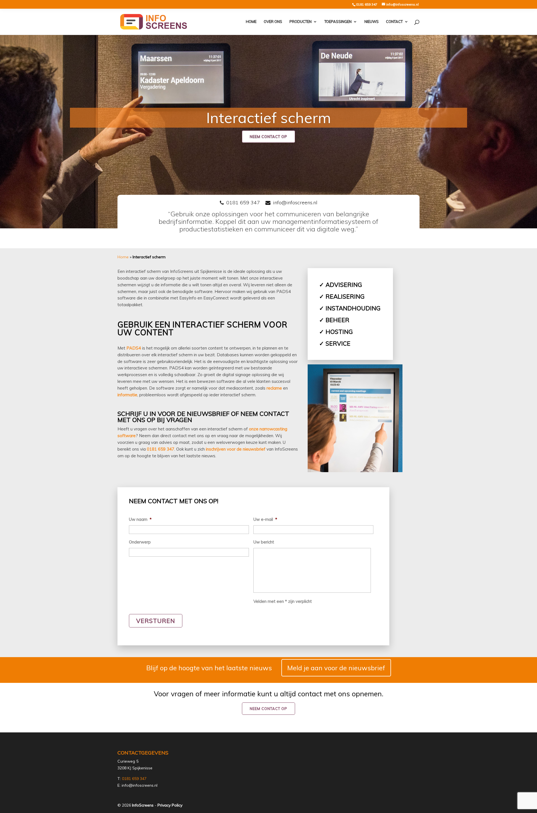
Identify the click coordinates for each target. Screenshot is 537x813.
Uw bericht (263, 542)
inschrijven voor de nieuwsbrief (235, 449)
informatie (127, 394)
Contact (394, 22)
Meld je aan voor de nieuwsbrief (336, 668)
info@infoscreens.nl (295, 202)
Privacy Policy (169, 805)
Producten (300, 22)
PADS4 (133, 348)
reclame (274, 388)
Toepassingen (338, 22)
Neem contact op (268, 136)
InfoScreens (143, 805)
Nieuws (371, 22)
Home (251, 22)
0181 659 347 (366, 4)
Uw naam (140, 519)
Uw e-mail (265, 519)
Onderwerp (140, 542)
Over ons (273, 22)
